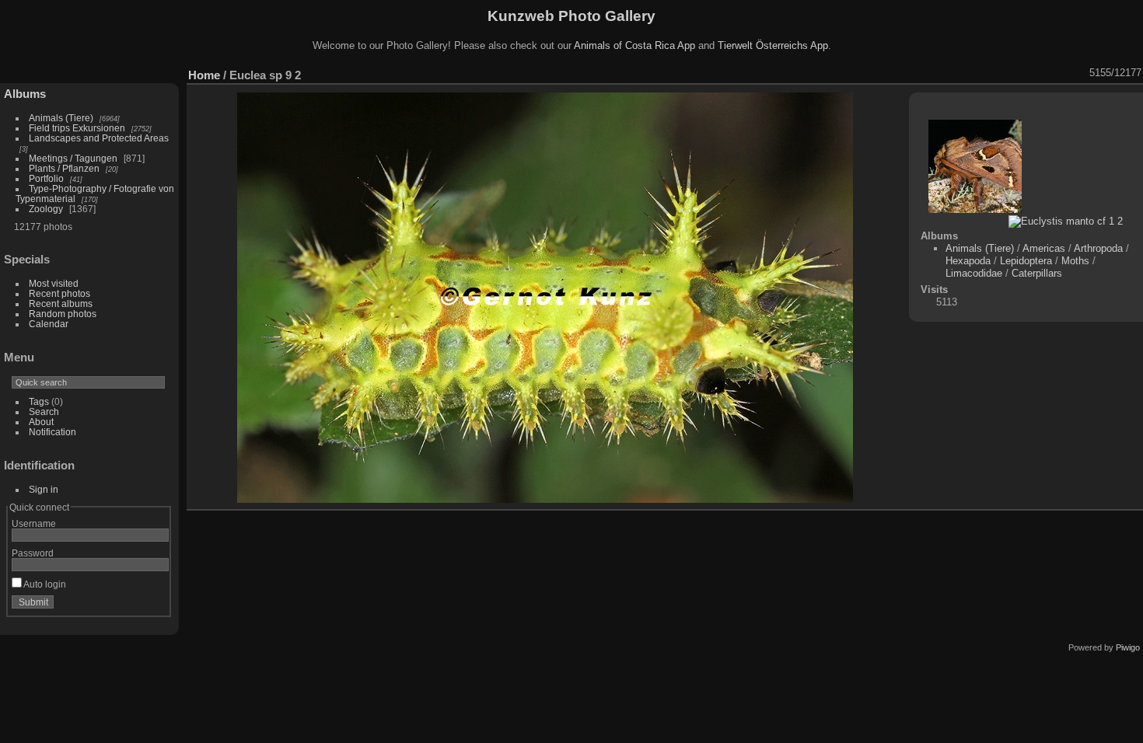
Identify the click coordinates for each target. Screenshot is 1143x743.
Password (33, 553)
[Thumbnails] (1039, 73)
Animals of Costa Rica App (634, 45)
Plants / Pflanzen (64, 168)
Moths (1075, 261)
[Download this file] (998, 73)
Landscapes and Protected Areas (99, 138)
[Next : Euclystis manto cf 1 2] (1079, 73)
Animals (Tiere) (61, 118)
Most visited (54, 283)
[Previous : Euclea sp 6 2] (1059, 73)
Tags (39, 401)
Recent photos (59, 293)
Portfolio (46, 178)
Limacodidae (974, 273)
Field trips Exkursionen (77, 128)
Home (204, 75)
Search (44, 411)
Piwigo (1128, 647)
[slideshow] (958, 73)
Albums (25, 93)
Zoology (46, 209)
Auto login (44, 584)
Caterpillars (1037, 273)
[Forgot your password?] (154, 605)
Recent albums (61, 303)
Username (34, 523)
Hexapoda (968, 261)
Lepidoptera (1026, 261)
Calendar (48, 324)
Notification (52, 432)
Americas (1043, 248)
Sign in (43, 489)
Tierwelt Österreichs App (773, 45)
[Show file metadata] (978, 73)
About (41, 422)
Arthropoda (1098, 248)
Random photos (62, 314)
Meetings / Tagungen (73, 158)
